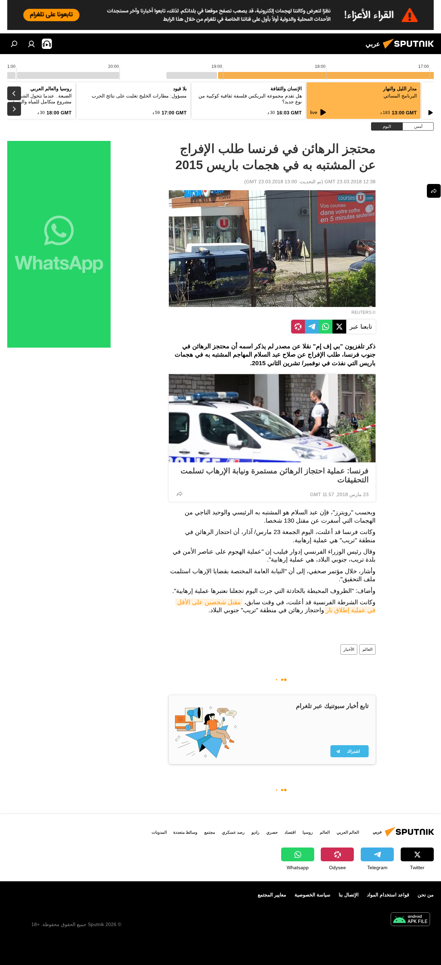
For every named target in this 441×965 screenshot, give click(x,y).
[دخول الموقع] (31, 44)
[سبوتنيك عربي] (410, 49)
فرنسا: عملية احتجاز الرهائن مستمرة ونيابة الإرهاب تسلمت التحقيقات (275, 475)
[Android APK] (410, 920)
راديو (255, 832)
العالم (367, 649)
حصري (272, 832)
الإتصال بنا (349, 894)
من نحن (426, 894)
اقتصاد (290, 832)
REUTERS (361, 312)
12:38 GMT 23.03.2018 (350, 181)
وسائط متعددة (185, 832)
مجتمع (209, 832)
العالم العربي (348, 832)
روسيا (307, 832)
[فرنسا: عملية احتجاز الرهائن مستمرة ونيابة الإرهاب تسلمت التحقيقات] (272, 418)
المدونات (159, 832)
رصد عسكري (233, 832)
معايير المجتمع (272, 894)
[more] (179, 494)
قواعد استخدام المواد (388, 894)
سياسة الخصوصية (312, 894)
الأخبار (348, 649)
